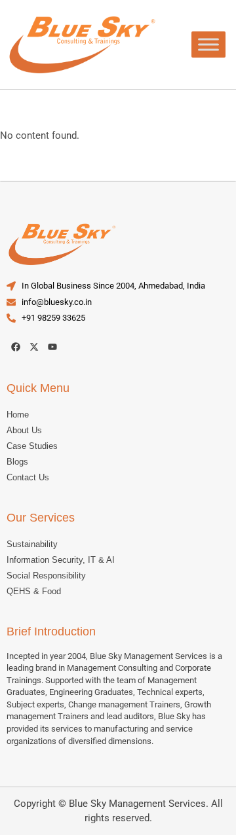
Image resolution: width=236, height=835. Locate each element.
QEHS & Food (34, 591)
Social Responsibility (46, 575)
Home (18, 414)
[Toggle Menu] (208, 44)
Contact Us (28, 477)
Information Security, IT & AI (61, 560)
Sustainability (32, 544)
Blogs (17, 462)
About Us (24, 430)
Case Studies (32, 446)
